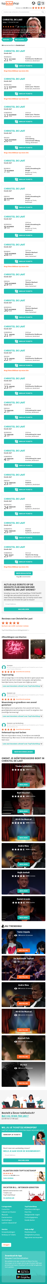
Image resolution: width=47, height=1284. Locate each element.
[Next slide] (42, 649)
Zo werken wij (8, 1198)
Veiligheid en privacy (32, 1235)
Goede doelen (30, 1220)
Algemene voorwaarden (33, 1237)
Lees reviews (8, 1178)
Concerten (6, 1209)
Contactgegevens (31, 1217)
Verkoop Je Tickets (9, 1235)
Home (5, 22)
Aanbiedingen (7, 1220)
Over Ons (28, 1212)
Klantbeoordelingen (32, 1209)
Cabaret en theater (9, 1212)
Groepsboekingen (8, 1232)
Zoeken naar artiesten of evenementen (16, 12)
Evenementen (7, 1217)
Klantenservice (30, 1232)
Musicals (5, 1215)
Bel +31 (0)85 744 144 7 (15, 1116)
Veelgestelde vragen (32, 1215)
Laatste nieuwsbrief (9, 1223)
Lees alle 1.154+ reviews (28, 26)
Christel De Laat (13, 22)
